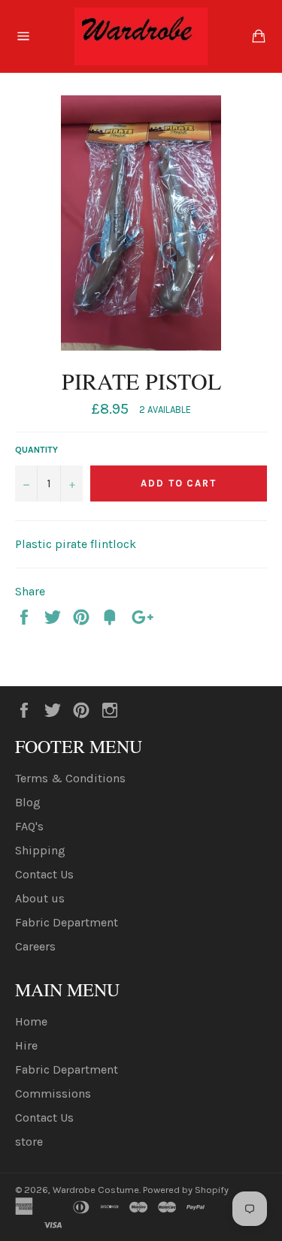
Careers (35, 946)
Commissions (53, 1093)
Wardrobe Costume (96, 1189)
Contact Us (44, 874)
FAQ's (29, 826)
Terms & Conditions (70, 778)
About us (40, 898)
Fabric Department (66, 922)
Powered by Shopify (186, 1189)
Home (31, 1021)
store (29, 1141)
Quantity (36, 449)
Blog (28, 802)
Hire (26, 1045)
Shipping (40, 850)
